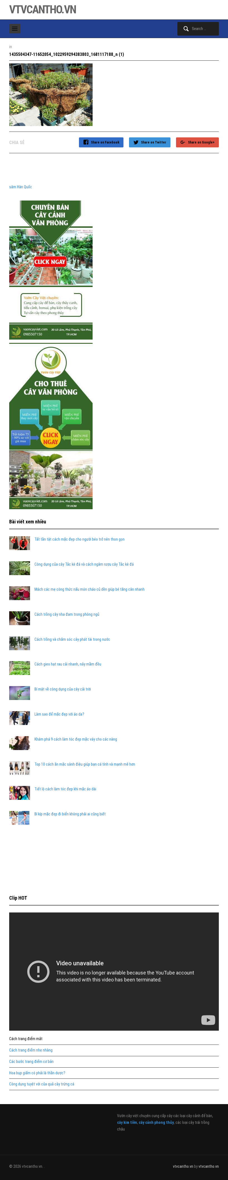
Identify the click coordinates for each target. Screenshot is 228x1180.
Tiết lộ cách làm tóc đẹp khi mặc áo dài (65, 789)
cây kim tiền (127, 1122)
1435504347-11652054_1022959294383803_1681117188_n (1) (66, 54)
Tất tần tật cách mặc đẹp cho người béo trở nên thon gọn (79, 539)
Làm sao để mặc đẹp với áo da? (59, 714)
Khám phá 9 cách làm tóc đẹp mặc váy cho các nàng (75, 739)
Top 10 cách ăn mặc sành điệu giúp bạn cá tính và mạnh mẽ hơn (84, 764)
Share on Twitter (153, 142)
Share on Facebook (105, 142)
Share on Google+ (201, 142)
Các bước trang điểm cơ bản (31, 1061)
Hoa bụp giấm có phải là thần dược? (37, 1073)
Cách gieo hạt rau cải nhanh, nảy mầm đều (67, 664)
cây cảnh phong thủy (156, 1122)
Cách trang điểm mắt (26, 1038)
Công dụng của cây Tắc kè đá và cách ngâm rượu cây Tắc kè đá (84, 564)
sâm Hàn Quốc (20, 187)
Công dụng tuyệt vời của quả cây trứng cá (41, 1084)
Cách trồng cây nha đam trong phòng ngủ (66, 614)
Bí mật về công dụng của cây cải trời (62, 689)
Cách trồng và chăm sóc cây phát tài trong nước (72, 639)
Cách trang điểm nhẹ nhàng (31, 1050)
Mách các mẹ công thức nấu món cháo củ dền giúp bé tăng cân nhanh (89, 589)
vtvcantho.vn (42, 9)
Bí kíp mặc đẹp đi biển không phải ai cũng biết (70, 814)
